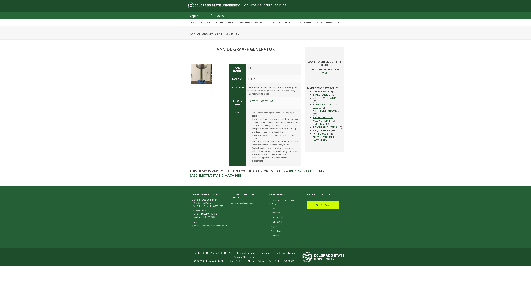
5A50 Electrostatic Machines (215, 175)
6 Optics (318, 124)
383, (267, 101)
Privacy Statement (244, 257)
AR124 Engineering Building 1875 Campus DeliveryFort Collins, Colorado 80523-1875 (207, 202)
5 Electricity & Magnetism (323, 119)
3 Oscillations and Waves (326, 106)
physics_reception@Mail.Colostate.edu (209, 226)
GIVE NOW (322, 205)
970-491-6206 (209, 217)
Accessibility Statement (242, 253)
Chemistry (275, 212)
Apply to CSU (218, 253)
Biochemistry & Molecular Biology (281, 202)
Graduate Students (280, 22)
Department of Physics (206, 15)
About (192, 22)
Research (205, 22)
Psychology (276, 231)
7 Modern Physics (325, 127)
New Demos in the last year (325, 138)
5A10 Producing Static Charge (301, 171)
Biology (274, 208)
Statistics (275, 235)
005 (249, 101)
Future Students (224, 22)
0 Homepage (321, 91)
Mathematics (277, 222)
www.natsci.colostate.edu (242, 203)
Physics (274, 226)
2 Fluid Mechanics (325, 98)
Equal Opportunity (284, 253)
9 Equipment (321, 130)
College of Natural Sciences (266, 5)
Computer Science (279, 217)
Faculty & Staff (303, 22)
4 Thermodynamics (326, 111)
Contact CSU (201, 253)
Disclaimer (265, 253)
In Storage (320, 133)
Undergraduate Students (252, 22)
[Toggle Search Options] (339, 22)
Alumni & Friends (325, 22)
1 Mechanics (321, 94)
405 (271, 101)
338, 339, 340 (258, 101)
